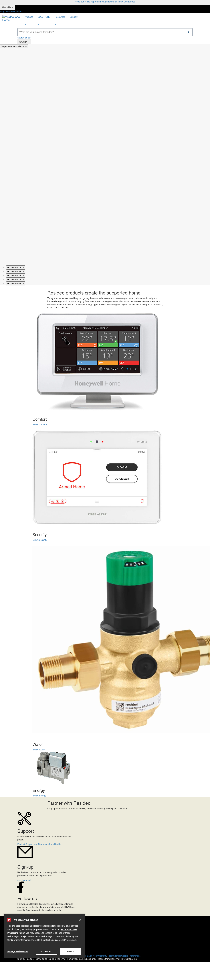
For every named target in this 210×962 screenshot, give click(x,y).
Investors (18, 11)
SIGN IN (25, 41)
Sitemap (117, 955)
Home (6, 19)
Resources (60, 16)
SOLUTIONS (44, 16)
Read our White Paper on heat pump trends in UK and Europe (105, 1)
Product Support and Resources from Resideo (39, 844)
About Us (8, 7)
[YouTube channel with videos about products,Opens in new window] (105, 936)
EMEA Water (38, 749)
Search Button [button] (24, 37)
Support (73, 16)
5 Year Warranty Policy (102, 955)
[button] (188, 32)
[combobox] (100, 32)
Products (28, 16)
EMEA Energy (39, 795)
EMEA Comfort (39, 424)
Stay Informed (7, 11)
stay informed (24, 880)
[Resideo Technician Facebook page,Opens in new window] (105, 933)
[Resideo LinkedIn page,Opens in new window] (105, 939)
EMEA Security (39, 539)
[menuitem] (28, 20)
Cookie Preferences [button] (131, 955)
